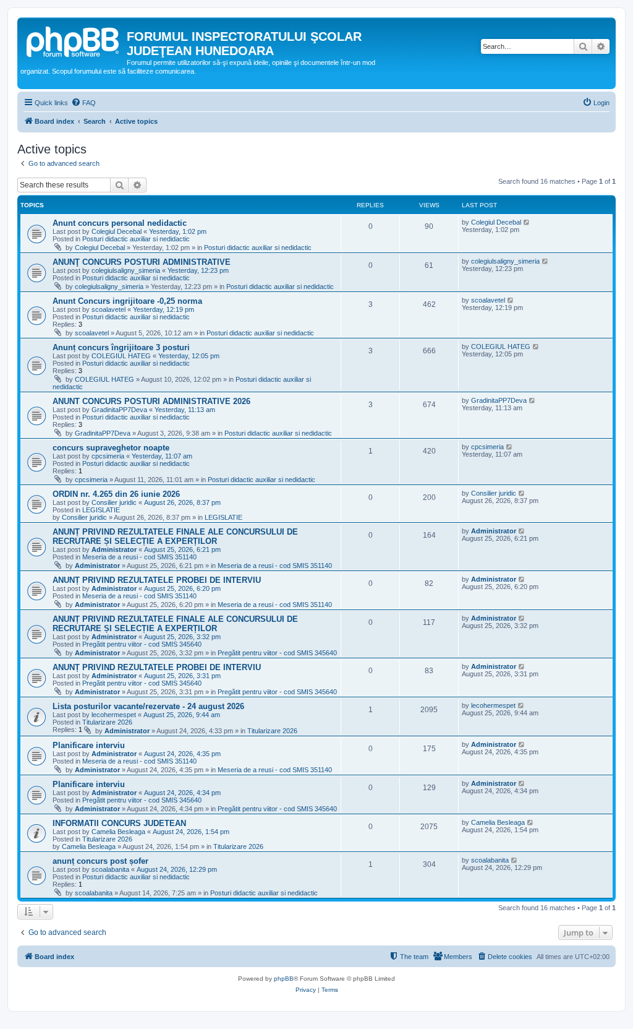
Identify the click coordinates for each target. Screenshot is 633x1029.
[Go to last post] (527, 222)
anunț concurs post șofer (100, 861)
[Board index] (73, 40)
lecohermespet (113, 714)
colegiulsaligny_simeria (125, 270)
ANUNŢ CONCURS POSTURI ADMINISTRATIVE (142, 262)
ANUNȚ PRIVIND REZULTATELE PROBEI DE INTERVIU (157, 580)
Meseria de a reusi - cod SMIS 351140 (139, 557)
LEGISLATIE (101, 510)
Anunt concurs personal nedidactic (120, 223)
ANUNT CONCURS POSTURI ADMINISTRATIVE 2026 (151, 401)
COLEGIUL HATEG (121, 356)
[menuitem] (83, 102)
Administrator (114, 549)
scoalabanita (110, 869)
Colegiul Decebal (116, 231)
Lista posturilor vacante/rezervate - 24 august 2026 (148, 706)
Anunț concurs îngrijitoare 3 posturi (121, 347)
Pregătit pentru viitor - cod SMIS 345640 (142, 644)
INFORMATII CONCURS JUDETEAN (119, 823)
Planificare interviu (89, 745)
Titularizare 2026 (107, 722)
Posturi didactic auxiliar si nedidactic (136, 239)
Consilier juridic (114, 502)
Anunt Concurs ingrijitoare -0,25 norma (127, 301)
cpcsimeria (107, 456)
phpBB (284, 978)
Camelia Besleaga (118, 831)
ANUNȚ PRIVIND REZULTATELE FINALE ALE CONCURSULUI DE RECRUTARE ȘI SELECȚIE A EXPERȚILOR (175, 536)
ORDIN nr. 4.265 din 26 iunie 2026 (116, 494)
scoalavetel (108, 309)
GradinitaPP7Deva (119, 409)
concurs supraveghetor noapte (111, 447)
